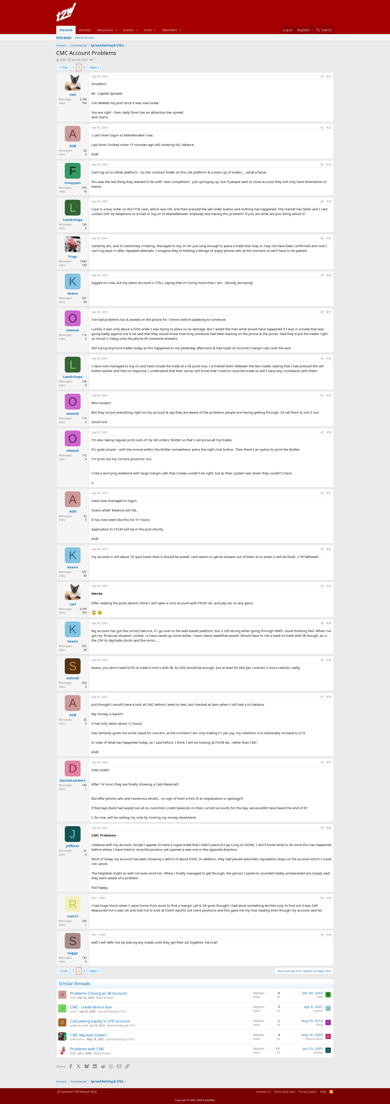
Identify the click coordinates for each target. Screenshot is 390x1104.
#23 (328, 164)
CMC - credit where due (91, 1007)
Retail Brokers (105, 998)
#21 (328, 76)
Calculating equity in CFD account (100, 1021)
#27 (328, 312)
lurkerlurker (77, 1039)
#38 (328, 828)
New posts (63, 37)
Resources (105, 30)
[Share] (322, 76)
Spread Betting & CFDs (112, 1011)
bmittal (318, 1053)
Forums (66, 30)
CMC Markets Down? (88, 1035)
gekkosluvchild (79, 1025)
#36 (328, 697)
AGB (62, 60)
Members (169, 30)
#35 (328, 660)
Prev (65, 67)
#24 (328, 201)
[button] (117, 30)
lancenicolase (314, 1039)
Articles (85, 30)
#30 (328, 432)
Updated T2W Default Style (78, 1092)
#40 (328, 935)
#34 (328, 623)
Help (323, 1092)
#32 (328, 549)
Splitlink (318, 1011)
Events (128, 30)
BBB (320, 997)
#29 (328, 395)
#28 (328, 358)
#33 (328, 586)
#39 (328, 898)
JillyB (73, 1053)
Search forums (84, 37)
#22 (328, 127)
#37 (328, 762)
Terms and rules (284, 1092)
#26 (328, 275)
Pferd (319, 1025)
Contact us (263, 1092)
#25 (328, 238)
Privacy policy (307, 1092)
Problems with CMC (87, 1048)
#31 (328, 493)
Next (93, 67)
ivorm (73, 1011)
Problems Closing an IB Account (98, 993)
